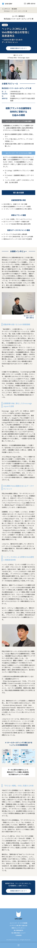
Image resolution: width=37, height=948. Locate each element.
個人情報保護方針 (18, 930)
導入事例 (14, 9)
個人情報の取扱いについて (18, 933)
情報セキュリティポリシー (19, 928)
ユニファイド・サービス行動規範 (18, 923)
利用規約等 (18, 935)
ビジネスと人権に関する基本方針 (18, 925)
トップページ (6, 9)
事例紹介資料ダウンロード (17, 48)
